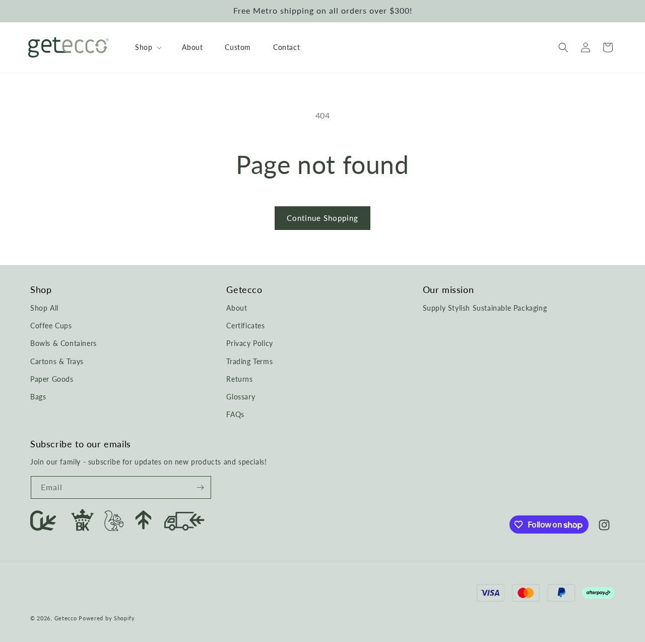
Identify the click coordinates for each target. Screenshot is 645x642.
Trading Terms (249, 361)
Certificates (245, 325)
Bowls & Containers (63, 343)
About (236, 308)
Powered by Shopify (107, 618)
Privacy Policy (249, 343)
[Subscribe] (200, 487)
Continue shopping (322, 217)
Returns (239, 379)
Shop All (44, 308)
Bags (38, 396)
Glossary (240, 396)
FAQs (235, 414)
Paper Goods (52, 379)
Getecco (65, 618)
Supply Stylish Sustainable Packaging (485, 308)
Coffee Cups (51, 325)
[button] (147, 47)
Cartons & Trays (57, 361)
